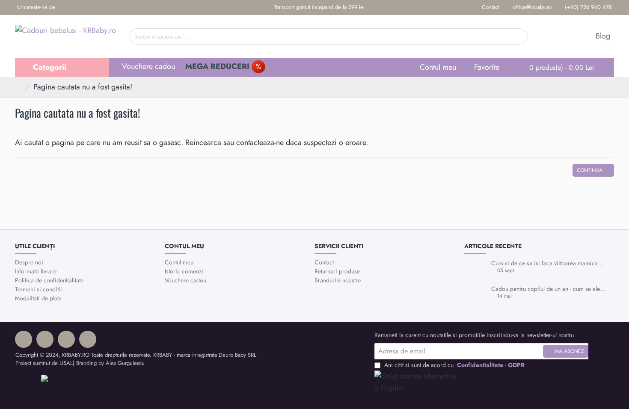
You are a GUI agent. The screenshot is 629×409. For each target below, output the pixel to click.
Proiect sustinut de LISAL (44, 363)
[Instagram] (77, 7)
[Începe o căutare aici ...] (518, 36)
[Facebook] (64, 7)
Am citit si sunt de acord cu (454, 365)
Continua (589, 170)
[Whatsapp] (90, 7)
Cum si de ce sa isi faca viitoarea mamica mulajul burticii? (549, 263)
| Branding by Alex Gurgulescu (109, 363)
